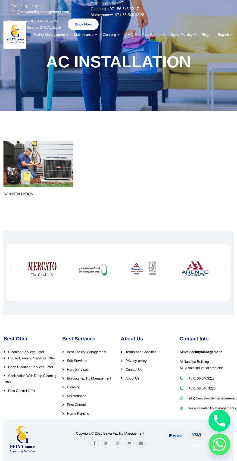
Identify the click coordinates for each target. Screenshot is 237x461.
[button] (11, 269)
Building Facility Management (89, 378)
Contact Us (134, 369)
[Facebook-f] (94, 443)
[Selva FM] (14, 35)
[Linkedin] (141, 443)
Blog (205, 35)
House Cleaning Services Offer (31, 358)
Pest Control (151, 35)
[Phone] (219, 421)
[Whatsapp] (219, 444)
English (223, 35)
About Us (132, 378)
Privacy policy (136, 361)
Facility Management (49, 35)
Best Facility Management (86, 352)
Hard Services (78, 369)
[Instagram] (117, 443)
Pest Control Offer (21, 391)
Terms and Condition (140, 352)
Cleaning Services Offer (26, 352)
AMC (129, 35)
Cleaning (109, 35)
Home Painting (181, 35)
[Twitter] (106, 443)
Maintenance (84, 35)
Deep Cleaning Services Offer (30, 367)
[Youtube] (129, 443)
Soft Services (77, 361)
